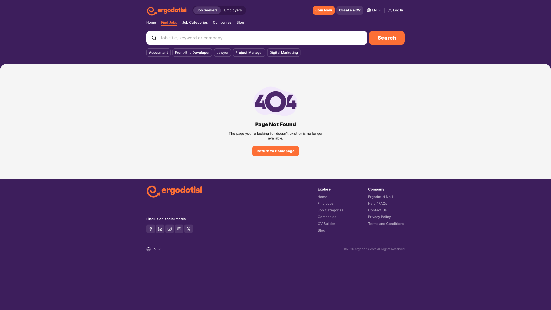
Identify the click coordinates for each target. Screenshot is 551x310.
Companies (222, 22)
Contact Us (377, 210)
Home (151, 22)
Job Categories (195, 22)
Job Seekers (207, 10)
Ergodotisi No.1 (380, 197)
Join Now (323, 10)
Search (387, 38)
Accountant (158, 52)
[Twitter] (188, 229)
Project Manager (249, 52)
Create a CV (350, 10)
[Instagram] (169, 229)
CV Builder (326, 224)
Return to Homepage (276, 151)
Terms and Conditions (386, 224)
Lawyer (223, 52)
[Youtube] (179, 229)
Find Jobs (169, 22)
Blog (240, 22)
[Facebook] (150, 229)
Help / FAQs (377, 204)
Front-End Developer (192, 52)
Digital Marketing (284, 52)
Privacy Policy (379, 217)
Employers (233, 10)
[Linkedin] (160, 229)
